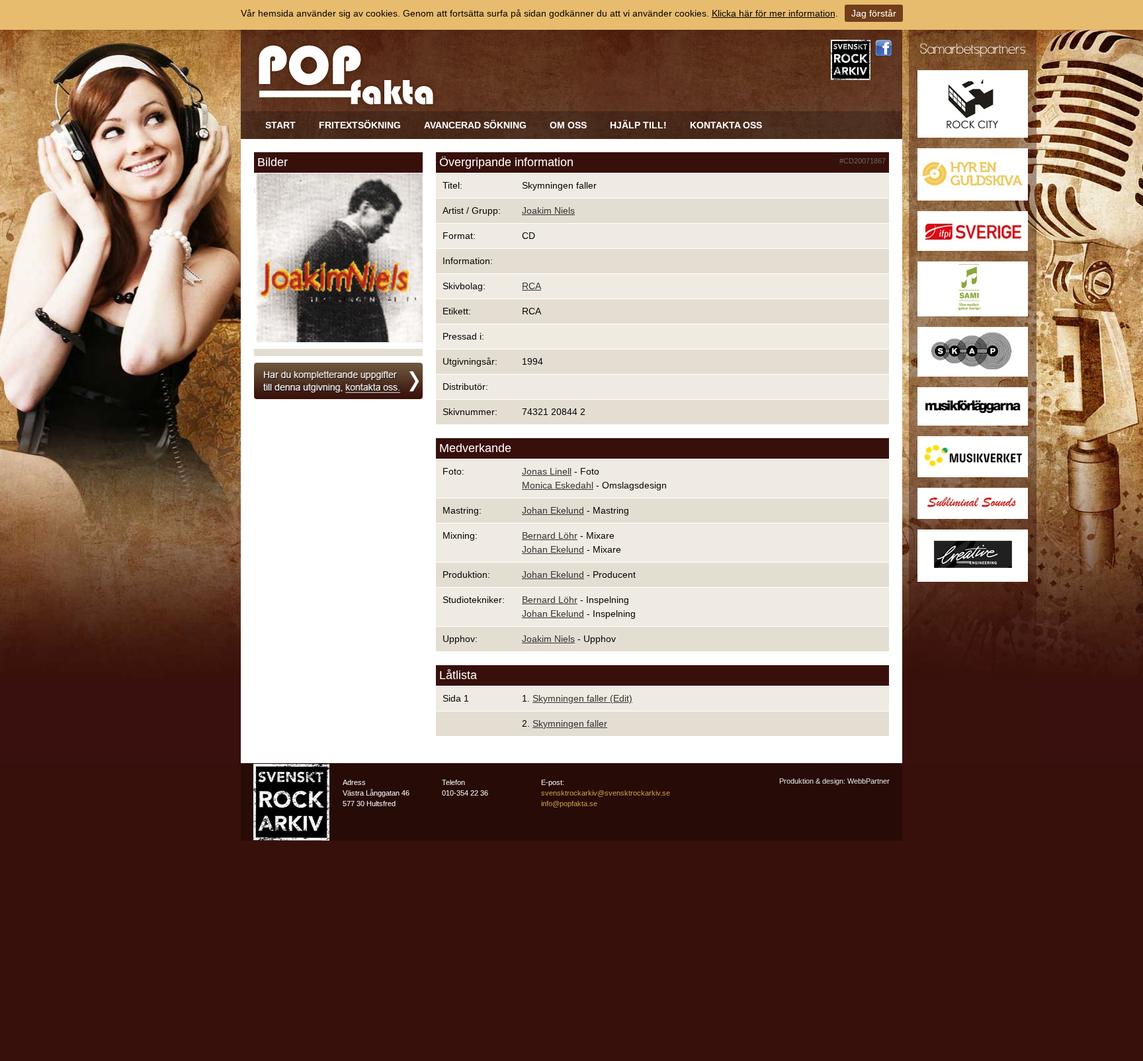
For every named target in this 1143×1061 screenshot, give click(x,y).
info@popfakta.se (569, 803)
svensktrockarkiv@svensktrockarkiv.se (605, 793)
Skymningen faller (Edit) (582, 698)
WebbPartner (868, 781)
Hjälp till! (638, 125)
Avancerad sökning (475, 125)
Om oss (568, 125)
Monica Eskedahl (557, 485)
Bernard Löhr (549, 535)
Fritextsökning (360, 125)
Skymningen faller (569, 723)
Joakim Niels (548, 210)
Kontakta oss (726, 125)
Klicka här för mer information (773, 13)
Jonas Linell (547, 471)
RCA (531, 286)
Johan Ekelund (553, 510)
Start (280, 125)
